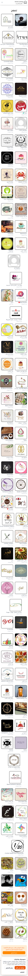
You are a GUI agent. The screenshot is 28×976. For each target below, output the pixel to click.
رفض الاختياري (9, 968)
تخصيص (22, 972)
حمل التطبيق (14, 952)
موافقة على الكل (20, 968)
